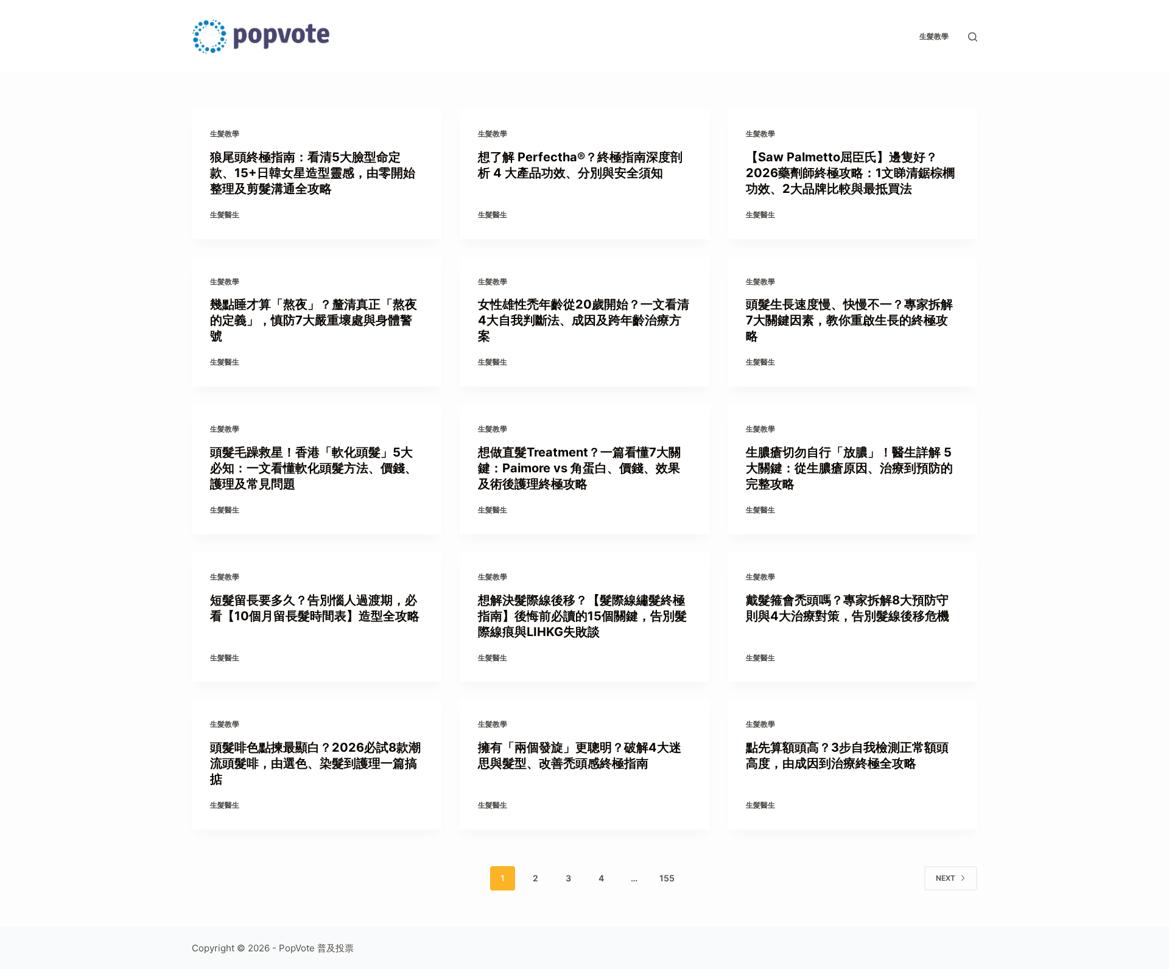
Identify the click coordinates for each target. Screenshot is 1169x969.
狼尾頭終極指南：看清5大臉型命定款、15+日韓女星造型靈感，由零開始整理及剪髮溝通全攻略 (312, 173)
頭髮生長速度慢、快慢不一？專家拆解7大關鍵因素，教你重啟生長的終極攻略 (849, 320)
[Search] (972, 36)
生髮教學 (934, 36)
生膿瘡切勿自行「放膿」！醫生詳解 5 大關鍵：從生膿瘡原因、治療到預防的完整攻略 (849, 468)
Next (945, 878)
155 (667, 878)
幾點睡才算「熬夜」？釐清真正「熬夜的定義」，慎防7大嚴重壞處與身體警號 (313, 320)
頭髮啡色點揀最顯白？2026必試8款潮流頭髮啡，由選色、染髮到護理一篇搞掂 (315, 763)
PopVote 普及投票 (316, 948)
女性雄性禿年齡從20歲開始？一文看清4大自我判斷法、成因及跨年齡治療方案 (583, 320)
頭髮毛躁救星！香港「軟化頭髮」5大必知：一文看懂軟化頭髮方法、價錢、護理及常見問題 (313, 468)
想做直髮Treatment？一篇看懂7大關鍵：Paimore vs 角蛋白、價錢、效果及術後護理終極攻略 (579, 468)
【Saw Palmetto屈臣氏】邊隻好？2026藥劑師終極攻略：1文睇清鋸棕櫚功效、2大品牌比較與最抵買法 (850, 173)
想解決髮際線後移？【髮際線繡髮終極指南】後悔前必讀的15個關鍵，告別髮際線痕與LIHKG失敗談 (582, 616)
